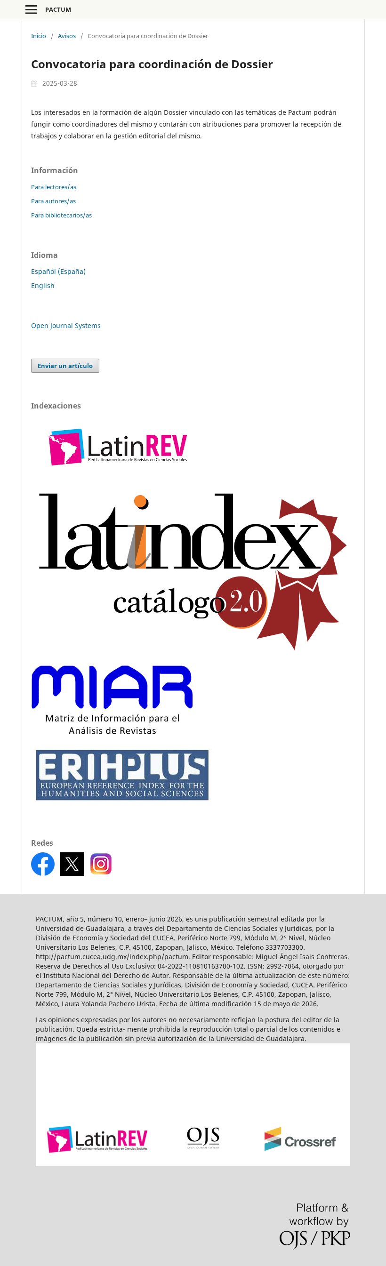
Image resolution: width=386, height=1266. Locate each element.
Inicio (38, 36)
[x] (72, 873)
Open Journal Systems (66, 325)
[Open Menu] (31, 9)
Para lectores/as (53, 187)
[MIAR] (112, 731)
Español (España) (58, 271)
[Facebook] (43, 873)
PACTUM (58, 9)
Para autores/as (53, 201)
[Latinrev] (118, 476)
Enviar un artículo (65, 365)
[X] (101, 873)
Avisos (67, 36)
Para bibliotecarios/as (61, 215)
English (43, 285)
